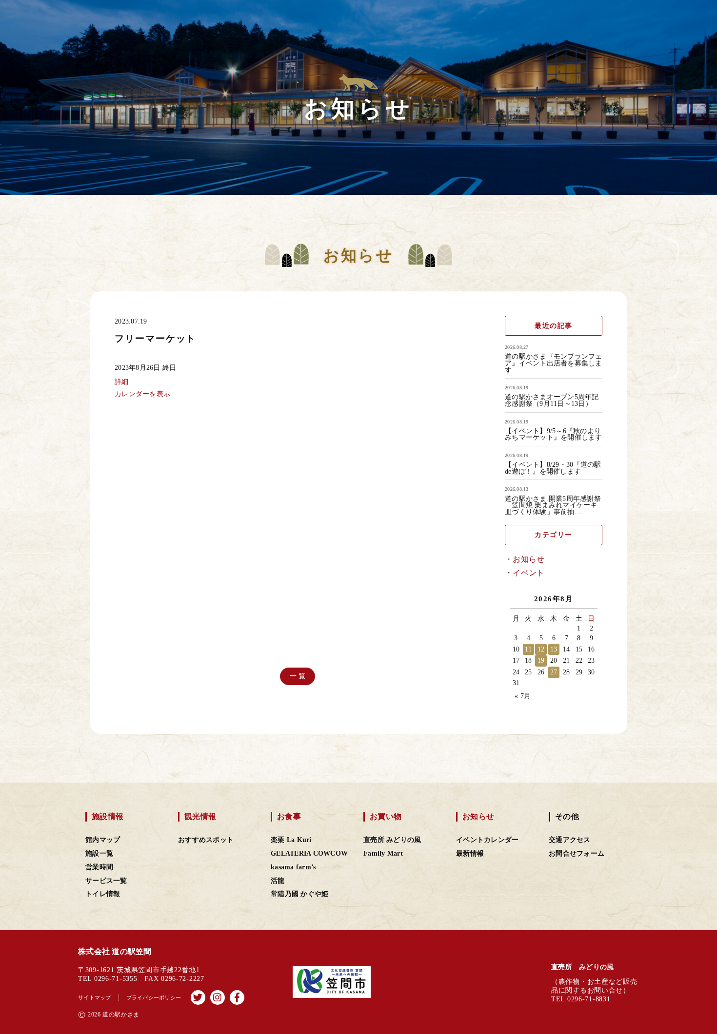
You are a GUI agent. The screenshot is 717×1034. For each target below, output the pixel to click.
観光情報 (200, 816)
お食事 (289, 816)
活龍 (278, 880)
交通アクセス (570, 839)
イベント (528, 573)
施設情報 (107, 816)
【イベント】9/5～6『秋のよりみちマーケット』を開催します (553, 434)
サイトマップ (94, 997)
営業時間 (99, 867)
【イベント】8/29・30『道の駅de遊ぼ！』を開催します (553, 468)
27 (554, 672)
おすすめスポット (206, 839)
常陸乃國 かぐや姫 (299, 894)
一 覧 (298, 676)
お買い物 (385, 816)
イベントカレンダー (487, 839)
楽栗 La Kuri (291, 839)
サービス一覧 (106, 880)
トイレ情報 (102, 894)
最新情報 (470, 853)
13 (554, 649)
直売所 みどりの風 (392, 839)
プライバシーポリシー (153, 997)
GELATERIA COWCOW (309, 853)
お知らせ (528, 559)
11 (528, 649)
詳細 (122, 381)
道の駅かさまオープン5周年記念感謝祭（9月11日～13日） (552, 400)
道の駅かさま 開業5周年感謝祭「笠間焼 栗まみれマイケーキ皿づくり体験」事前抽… (553, 506)
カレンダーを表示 (142, 394)
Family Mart (383, 853)
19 (541, 660)
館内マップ (102, 839)
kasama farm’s (293, 867)
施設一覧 (99, 853)
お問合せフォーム (576, 853)
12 (541, 649)
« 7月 (523, 696)
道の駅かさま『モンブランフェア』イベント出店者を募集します (553, 363)
